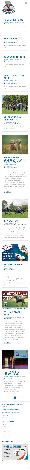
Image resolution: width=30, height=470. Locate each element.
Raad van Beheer (13, 24)
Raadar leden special (8, 424)
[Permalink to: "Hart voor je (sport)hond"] (15, 359)
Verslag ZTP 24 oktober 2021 (12, 118)
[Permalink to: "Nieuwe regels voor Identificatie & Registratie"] (15, 144)
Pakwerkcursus (13, 264)
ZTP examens (11, 220)
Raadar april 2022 (14, 57)
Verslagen (18, 123)
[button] (26, 3)
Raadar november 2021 (14, 76)
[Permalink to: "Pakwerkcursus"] (15, 252)
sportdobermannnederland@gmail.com (10, 409)
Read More (7, 192)
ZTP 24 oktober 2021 (13, 313)
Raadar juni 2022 (14, 38)
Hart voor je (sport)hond (11, 373)
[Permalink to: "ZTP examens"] (15, 208)
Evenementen (18, 224)
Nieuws (6, 24)
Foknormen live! (7, 430)
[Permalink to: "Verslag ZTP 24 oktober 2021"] (15, 104)
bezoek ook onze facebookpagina (12, 412)
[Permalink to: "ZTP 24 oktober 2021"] (15, 300)
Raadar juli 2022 (14, 19)
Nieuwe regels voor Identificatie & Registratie (15, 160)
